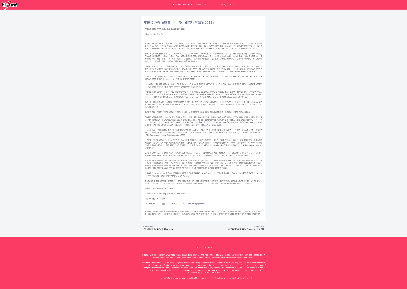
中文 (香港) (209, 247)
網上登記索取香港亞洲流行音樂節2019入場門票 (246, 227)
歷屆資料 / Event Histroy (205, 5)
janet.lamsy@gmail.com (196, 204)
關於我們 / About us (226, 5)
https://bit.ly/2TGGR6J (210, 125)
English (197, 247)
